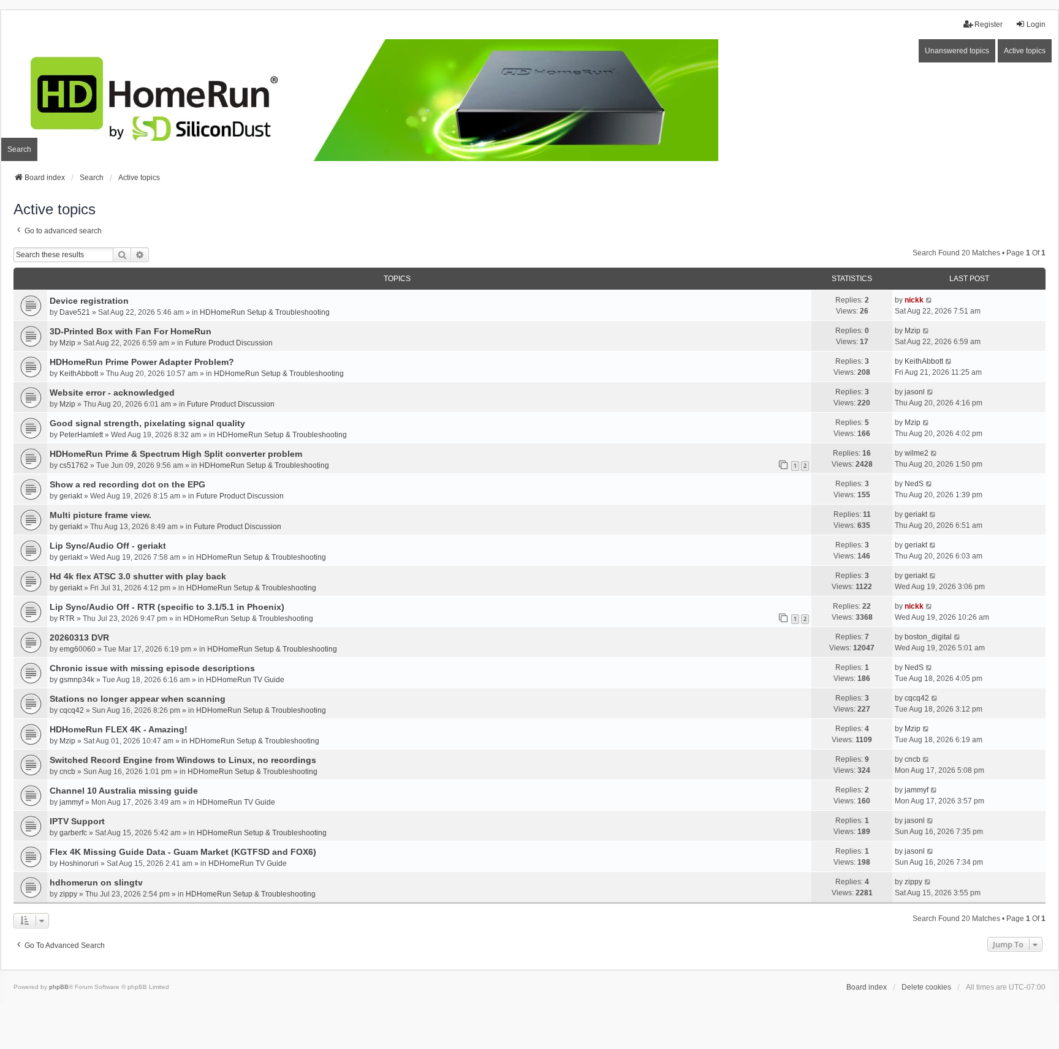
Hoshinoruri (79, 863)
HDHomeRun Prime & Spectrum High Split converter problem (176, 454)
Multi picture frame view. (100, 515)
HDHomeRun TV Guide (245, 679)
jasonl (915, 392)
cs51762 (73, 465)
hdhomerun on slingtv (96, 882)
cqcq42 (71, 710)
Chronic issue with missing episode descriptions (152, 668)
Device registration (89, 301)
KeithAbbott (78, 373)
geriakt (70, 496)
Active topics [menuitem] (1025, 51)
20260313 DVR (79, 637)
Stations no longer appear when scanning (138, 699)
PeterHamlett (81, 435)
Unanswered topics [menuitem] (957, 51)
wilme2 (916, 453)
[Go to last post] (929, 300)
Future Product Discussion (229, 343)
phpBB (59, 986)
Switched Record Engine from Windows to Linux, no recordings (183, 760)
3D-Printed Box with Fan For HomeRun (130, 331)
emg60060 (77, 649)
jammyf (71, 802)
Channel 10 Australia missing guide (124, 790)
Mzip (67, 343)
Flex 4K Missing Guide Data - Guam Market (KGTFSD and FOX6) (183, 852)
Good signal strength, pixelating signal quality (147, 423)
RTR (67, 618)
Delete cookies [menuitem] (926, 987)
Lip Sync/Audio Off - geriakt (108, 546)
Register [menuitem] (988, 24)
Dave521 (74, 312)
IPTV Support (77, 821)
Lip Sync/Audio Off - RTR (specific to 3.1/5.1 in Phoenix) (167, 607)
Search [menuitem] (19, 149)
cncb (67, 771)
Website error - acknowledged (112, 392)
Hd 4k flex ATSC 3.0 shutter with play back (138, 576)
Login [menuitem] (1036, 24)
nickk (914, 300)
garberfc (73, 833)
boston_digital (928, 637)
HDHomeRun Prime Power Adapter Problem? (142, 362)
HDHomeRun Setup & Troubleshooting (265, 312)
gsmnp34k (76, 679)
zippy (68, 894)
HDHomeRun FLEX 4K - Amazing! (119, 729)
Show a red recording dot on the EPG (127, 484)
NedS (914, 483)
